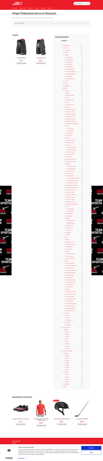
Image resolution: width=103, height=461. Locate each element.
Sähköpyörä (69, 76)
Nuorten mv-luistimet (71, 194)
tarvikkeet (68, 232)
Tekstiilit (66, 339)
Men (67, 377)
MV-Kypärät (69, 156)
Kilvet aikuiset (71, 128)
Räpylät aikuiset (71, 220)
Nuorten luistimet (70, 104)
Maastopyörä (69, 64)
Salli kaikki (91, 448)
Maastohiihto (68, 50)
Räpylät (68, 218)
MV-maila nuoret (71, 168)
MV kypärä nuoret (70, 142)
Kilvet (67, 126)
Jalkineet (66, 329)
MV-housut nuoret (72, 149)
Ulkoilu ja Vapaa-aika (67, 351)
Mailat (66, 237)
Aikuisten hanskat (70, 263)
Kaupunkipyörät (69, 59)
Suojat (66, 261)
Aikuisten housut (70, 268)
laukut (67, 367)
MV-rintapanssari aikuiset (73, 178)
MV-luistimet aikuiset (71, 159)
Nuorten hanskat (70, 296)
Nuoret (67, 102)
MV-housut (68, 145)
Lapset (67, 332)
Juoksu (66, 48)
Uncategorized (66, 384)
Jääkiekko (30, 8)
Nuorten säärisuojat (70, 306)
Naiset (67, 336)
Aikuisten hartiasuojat (71, 265)
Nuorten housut (69, 301)
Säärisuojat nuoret (70, 310)
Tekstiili (68, 235)
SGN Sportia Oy (16, 441)
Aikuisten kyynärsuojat (71, 270)
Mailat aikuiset (69, 246)
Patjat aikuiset (71, 209)
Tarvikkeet (68, 230)
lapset (67, 97)
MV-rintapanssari (70, 175)
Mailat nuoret (69, 249)
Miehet (67, 334)
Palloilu (66, 52)
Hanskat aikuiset (70, 275)
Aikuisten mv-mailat (70, 116)
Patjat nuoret (71, 211)
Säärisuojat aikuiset (70, 308)
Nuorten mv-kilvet (70, 192)
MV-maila (68, 164)
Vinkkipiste (43, 8)
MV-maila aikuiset (72, 166)
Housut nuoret (69, 287)
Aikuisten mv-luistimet (71, 114)
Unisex (67, 348)
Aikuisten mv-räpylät (70, 121)
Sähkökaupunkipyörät (71, 71)
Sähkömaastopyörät (70, 74)
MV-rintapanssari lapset (71, 185)
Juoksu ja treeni (66, 327)
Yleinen (64, 386)
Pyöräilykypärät (69, 66)
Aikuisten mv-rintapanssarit (72, 123)
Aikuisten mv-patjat (70, 119)
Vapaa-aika (67, 85)
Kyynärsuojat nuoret (70, 294)
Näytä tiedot (21, 458)
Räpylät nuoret (71, 223)
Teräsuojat (68, 325)
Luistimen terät (69, 100)
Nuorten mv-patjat (70, 199)
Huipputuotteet (22, 8)
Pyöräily (36, 8)
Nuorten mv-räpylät (70, 201)
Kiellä (91, 452)
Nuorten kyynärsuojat (71, 303)
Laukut (67, 317)
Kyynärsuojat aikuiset (71, 291)
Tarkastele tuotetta (21, 63)
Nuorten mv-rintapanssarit (72, 204)
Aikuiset (68, 93)
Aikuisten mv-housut (70, 109)
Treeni (66, 81)
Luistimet (67, 90)
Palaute (14, 443)
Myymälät (14, 8)
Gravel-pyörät (69, 57)
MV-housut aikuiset (72, 147)
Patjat (67, 206)
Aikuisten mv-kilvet (70, 111)
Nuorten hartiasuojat (71, 298)
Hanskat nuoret (69, 277)
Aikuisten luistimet (70, 95)
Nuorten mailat (69, 256)
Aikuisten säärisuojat (71, 272)
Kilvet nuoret (71, 130)
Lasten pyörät (69, 62)
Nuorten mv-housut (70, 190)
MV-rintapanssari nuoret (73, 180)
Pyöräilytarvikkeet (70, 69)
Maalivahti (67, 107)
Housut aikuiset (69, 284)
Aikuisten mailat (69, 242)
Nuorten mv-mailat (70, 197)
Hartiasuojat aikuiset (71, 280)
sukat (67, 369)
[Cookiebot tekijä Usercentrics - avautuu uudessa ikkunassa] (9, 458)
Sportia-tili (50, 8)
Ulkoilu (66, 83)
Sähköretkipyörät (70, 78)
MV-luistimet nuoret (70, 161)
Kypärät (68, 137)
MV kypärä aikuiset (70, 140)
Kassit (67, 315)
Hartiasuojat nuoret (70, 282)
